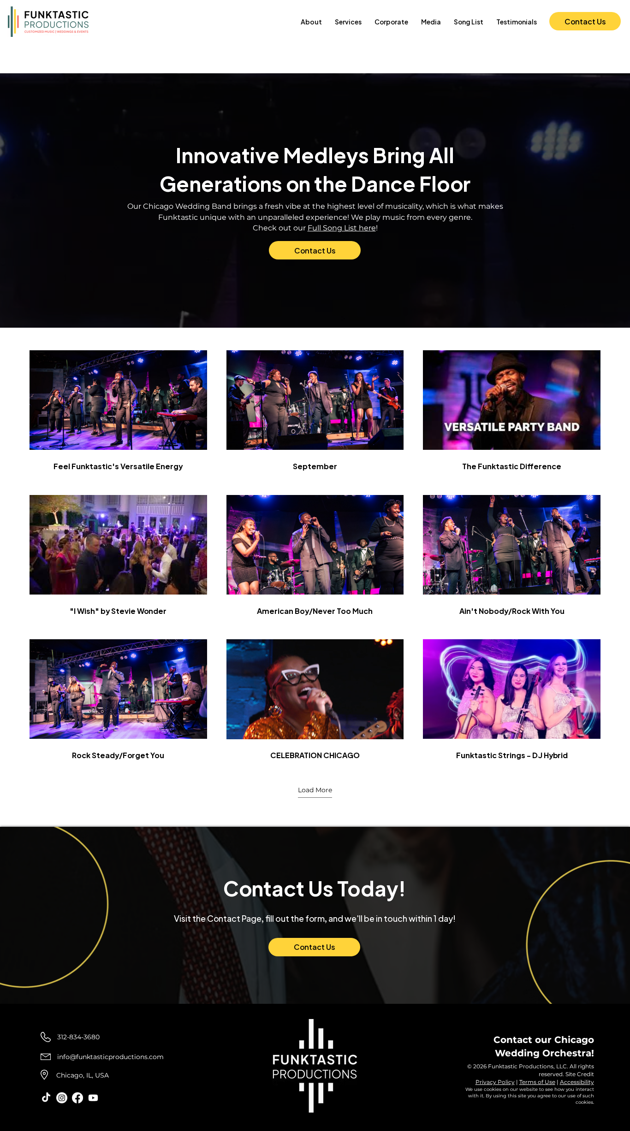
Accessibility (577, 1081)
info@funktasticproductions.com (110, 1057)
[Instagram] (61, 1097)
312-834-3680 (78, 1037)
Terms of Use (537, 1081)
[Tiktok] (46, 1097)
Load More (315, 790)
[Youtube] (93, 1097)
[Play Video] (118, 400)
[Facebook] (77, 1097)
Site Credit (579, 1074)
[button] (348, 21)
